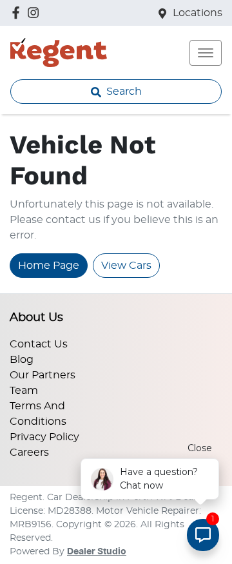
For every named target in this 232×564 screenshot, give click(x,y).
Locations (197, 13)
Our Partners (42, 375)
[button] (205, 53)
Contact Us (39, 344)
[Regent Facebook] (18, 12)
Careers (29, 452)
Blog (22, 360)
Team (24, 390)
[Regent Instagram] (35, 12)
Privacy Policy (44, 437)
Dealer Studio (96, 551)
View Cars (126, 265)
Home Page (48, 265)
